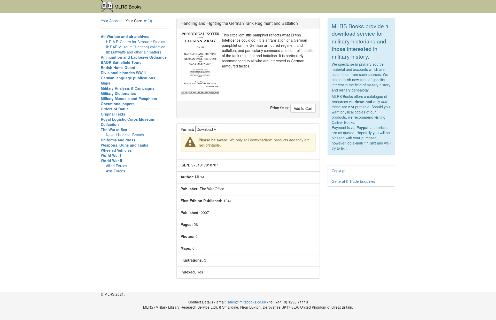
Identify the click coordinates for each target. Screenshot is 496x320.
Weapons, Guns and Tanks (124, 145)
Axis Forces (115, 170)
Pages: (187, 224)
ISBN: (185, 164)
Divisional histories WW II (123, 72)
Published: (190, 212)
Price (274, 107)
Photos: (188, 236)
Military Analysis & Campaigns (127, 88)
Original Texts (113, 114)
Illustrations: (192, 260)
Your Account (111, 20)
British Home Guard (118, 67)
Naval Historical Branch (125, 134)
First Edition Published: (201, 200)
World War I (111, 155)
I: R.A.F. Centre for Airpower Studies (135, 41)
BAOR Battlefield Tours (121, 62)
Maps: (186, 248)
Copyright (339, 170)
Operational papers (118, 103)
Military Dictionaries (118, 93)
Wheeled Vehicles (116, 150)
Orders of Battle (115, 108)
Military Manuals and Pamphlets (129, 98)
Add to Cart (303, 108)
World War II (111, 160)
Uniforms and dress (118, 139)
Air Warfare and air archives (125, 36)
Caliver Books (343, 122)
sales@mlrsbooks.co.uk (246, 301)
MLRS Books (128, 6)
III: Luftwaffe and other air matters (133, 52)
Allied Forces (116, 165)
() (149, 20)
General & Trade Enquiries (353, 181)
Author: (187, 176)
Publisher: (190, 188)
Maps (105, 83)
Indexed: (188, 272)
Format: (187, 129)
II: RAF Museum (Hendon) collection (135, 46)
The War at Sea (114, 129)
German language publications (128, 77)
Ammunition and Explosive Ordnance (134, 57)
